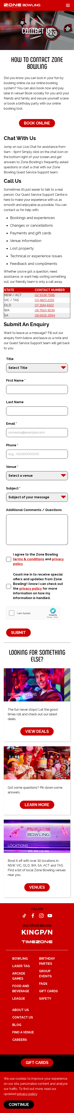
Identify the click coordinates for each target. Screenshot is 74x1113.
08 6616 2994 (45, 315)
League (18, 998)
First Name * (15, 380)
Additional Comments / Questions (34, 510)
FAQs (43, 984)
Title (10, 359)
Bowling (20, 958)
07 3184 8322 (44, 305)
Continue (19, 1104)
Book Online (37, 123)
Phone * (12, 445)
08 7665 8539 (45, 310)
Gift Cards (48, 991)
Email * (11, 424)
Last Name (15, 402)
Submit (18, 632)
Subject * (13, 488)
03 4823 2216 (44, 300)
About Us (20, 1010)
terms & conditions (28, 559)
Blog (16, 1025)
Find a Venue (23, 1032)
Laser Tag (21, 966)
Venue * (12, 467)
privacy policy (27, 1094)
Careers (19, 1040)
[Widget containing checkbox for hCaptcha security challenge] (33, 613)
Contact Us (22, 1017)
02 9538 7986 (45, 295)
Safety (45, 998)
